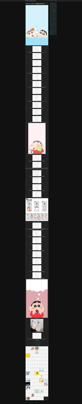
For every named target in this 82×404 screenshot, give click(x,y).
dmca (47, 0)
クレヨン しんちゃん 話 (52, 12)
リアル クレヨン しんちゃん (53, 8)
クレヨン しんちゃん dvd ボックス (53, 28)
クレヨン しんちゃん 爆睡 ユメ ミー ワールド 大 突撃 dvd (53, 10)
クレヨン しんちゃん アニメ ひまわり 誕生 (53, 34)
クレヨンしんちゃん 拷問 (36, 345)
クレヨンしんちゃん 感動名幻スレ (36, 344)
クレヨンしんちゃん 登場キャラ (53, 4)
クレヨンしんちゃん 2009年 (53, 5)
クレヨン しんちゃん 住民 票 (53, 11)
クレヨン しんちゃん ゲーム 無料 (53, 14)
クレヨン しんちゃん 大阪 (52, 18)
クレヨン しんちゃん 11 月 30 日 (53, 7)
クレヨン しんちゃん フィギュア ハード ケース (53, 16)
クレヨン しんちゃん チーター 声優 (53, 22)
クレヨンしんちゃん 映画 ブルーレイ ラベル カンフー (53, 30)
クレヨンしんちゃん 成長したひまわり (37, 343)
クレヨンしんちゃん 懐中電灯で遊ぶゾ (37, 342)
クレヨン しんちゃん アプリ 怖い (53, 27)
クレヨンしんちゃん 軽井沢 (53, 23)
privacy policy (52, 0)
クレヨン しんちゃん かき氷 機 (53, 17)
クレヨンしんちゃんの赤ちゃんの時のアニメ (53, 32)
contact (49, 0)
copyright (55, 0)
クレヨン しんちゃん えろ (30, 0)
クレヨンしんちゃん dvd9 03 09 (53, 25)
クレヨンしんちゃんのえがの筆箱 (53, 20)
